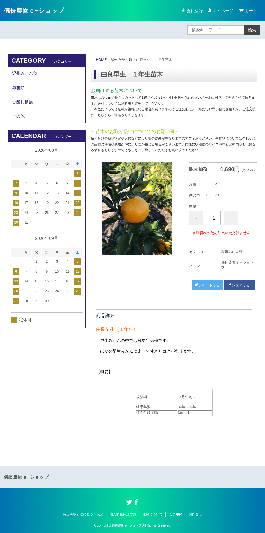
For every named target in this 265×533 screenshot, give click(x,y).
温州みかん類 (121, 59)
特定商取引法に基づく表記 (83, 514)
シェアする (241, 285)
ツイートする (209, 285)
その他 (18, 116)
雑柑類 (18, 87)
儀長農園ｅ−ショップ (34, 10)
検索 (252, 30)
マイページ (223, 11)
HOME (101, 59)
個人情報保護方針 (122, 514)
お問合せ (195, 514)
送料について (153, 514)
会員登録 (194, 11)
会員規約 (175, 514)
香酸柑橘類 (22, 102)
